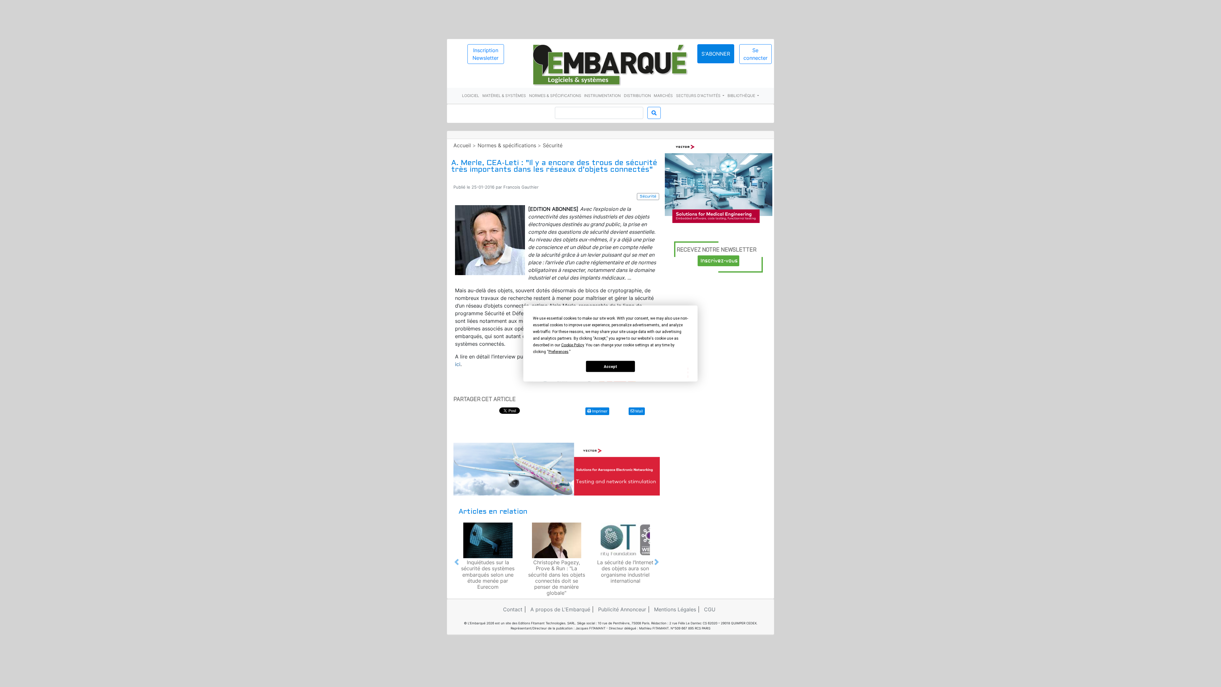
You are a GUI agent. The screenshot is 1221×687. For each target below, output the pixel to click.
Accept (610, 366)
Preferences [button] (558, 352)
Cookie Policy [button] (572, 345)
